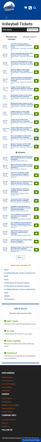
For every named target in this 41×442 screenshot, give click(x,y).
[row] (20, 47)
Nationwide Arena (8, 408)
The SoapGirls (9, 299)
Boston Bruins (7, 387)
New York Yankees (8, 384)
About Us (5, 423)
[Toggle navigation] (6, 18)
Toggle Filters (33, 29)
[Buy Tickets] (36, 47)
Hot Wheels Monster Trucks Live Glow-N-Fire (20, 273)
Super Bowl (6, 390)
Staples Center (7, 412)
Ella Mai (7, 296)
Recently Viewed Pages (31, 440)
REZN (6, 276)
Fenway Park (6, 402)
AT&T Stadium (7, 398)
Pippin (6, 270)
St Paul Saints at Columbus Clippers (17, 283)
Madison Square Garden (10, 405)
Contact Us (6, 426)
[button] (34, 8)
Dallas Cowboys (7, 377)
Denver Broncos (7, 381)
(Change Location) (29, 37)
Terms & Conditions (9, 420)
